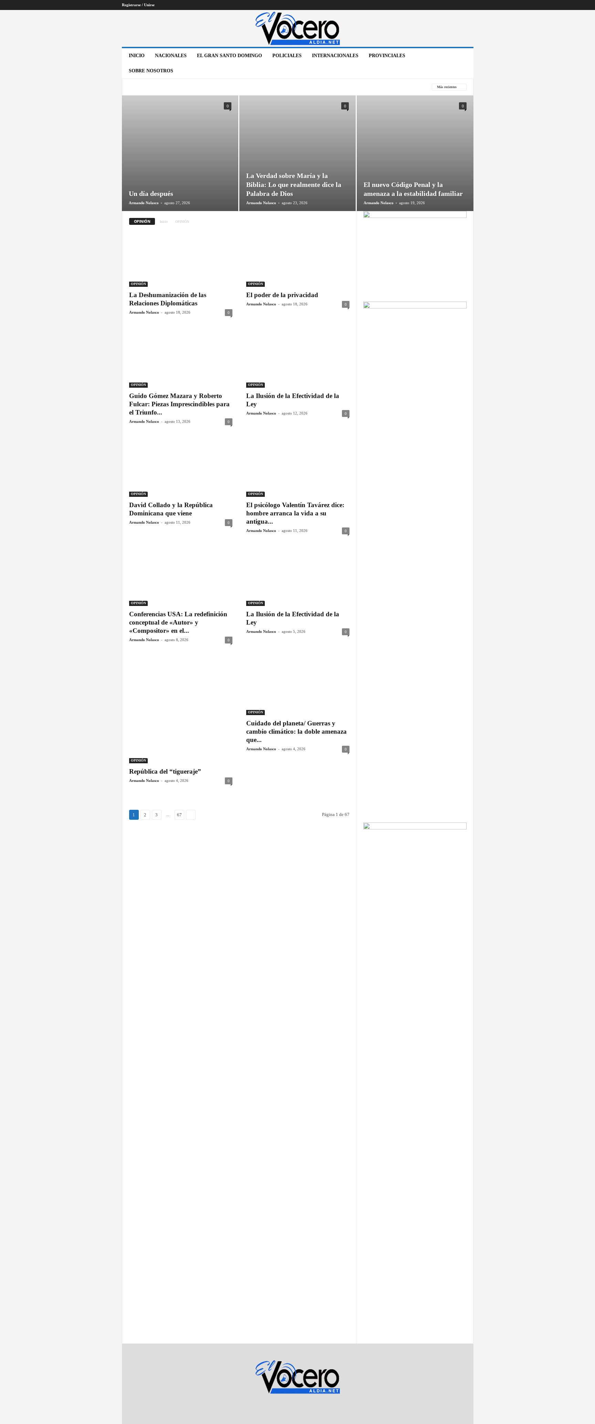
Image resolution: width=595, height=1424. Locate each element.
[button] (463, 63)
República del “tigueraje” (165, 771)
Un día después (151, 193)
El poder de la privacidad (282, 295)
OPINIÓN (138, 284)
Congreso (198, 87)
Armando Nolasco (144, 203)
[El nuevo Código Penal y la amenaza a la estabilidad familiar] (415, 163)
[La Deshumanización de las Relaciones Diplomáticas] (180, 259)
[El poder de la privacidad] (297, 259)
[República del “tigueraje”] (180, 711)
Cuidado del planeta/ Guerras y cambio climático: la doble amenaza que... (296, 731)
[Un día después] (180, 163)
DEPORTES (229, 87)
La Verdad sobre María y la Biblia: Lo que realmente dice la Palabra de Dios (293, 184)
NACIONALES (171, 55)
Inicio (137, 55)
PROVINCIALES (387, 55)
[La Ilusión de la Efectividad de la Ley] (297, 360)
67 (179, 814)
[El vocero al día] (297, 28)
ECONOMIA (261, 87)
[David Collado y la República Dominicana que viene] (180, 469)
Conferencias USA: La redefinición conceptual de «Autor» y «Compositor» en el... (178, 622)
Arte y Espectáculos (153, 87)
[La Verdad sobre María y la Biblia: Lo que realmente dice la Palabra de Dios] (297, 163)
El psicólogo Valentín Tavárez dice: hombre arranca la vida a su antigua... (296, 513)
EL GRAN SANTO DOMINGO (229, 55)
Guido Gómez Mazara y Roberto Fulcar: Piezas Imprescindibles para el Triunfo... (179, 404)
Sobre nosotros (151, 70)
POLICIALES (287, 55)
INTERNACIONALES (335, 55)
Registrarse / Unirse (138, 5)
